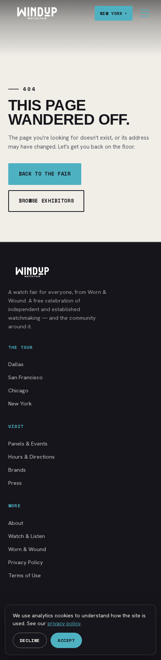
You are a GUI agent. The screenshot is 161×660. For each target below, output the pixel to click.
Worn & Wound (27, 549)
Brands (17, 469)
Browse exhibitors (46, 200)
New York (20, 403)
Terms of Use (24, 575)
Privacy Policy (25, 562)
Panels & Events (28, 443)
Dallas (16, 364)
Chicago (18, 390)
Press (15, 482)
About (15, 522)
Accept (66, 640)
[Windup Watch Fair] (36, 13)
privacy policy (64, 623)
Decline (30, 640)
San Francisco (25, 377)
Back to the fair (45, 173)
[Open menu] (145, 13)
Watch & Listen (26, 535)
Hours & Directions (31, 456)
